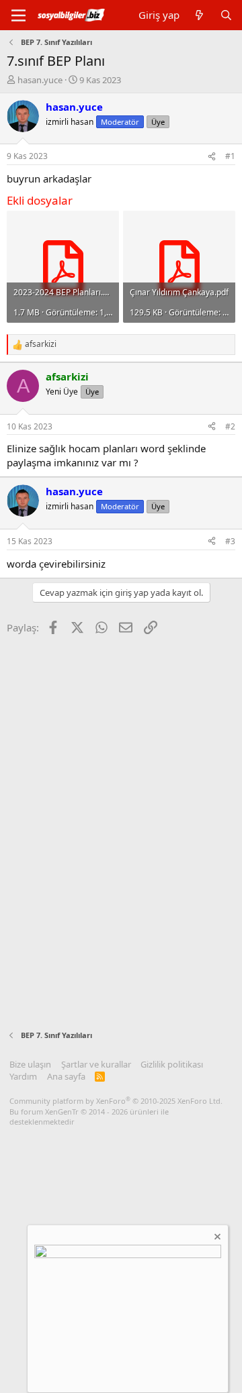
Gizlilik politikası (171, 1064)
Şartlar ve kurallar (96, 1064)
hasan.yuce (40, 80)
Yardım (23, 1076)
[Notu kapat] (216, 1238)
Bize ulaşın (30, 1064)
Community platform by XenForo (116, 1101)
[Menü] (18, 15)
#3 (230, 541)
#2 (230, 426)
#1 (230, 156)
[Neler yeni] (199, 15)
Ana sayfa (66, 1076)
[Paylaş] (211, 156)
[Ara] (226, 15)
